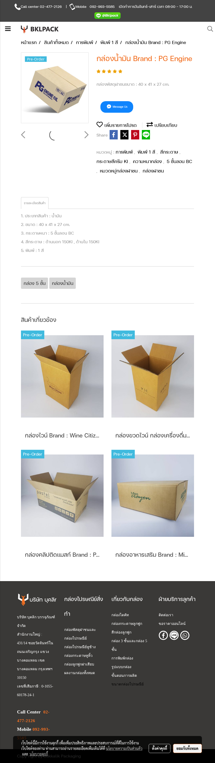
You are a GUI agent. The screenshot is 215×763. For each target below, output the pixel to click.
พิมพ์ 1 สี (147, 152)
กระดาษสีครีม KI (113, 161)
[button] (208, 29)
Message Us (119, 107)
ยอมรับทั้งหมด (187, 748)
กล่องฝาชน (153, 171)
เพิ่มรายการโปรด (120, 125)
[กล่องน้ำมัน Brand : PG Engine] (54, 88)
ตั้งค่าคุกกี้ (159, 748)
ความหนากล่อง (148, 161)
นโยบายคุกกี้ (39, 753)
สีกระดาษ (170, 152)
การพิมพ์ (125, 152)
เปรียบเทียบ (165, 125)
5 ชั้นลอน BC (179, 161)
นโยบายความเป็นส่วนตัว (124, 748)
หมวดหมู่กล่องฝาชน (119, 171)
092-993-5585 (102, 6)
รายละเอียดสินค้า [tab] (35, 203)
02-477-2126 (51, 6)
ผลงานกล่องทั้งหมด (79, 673)
